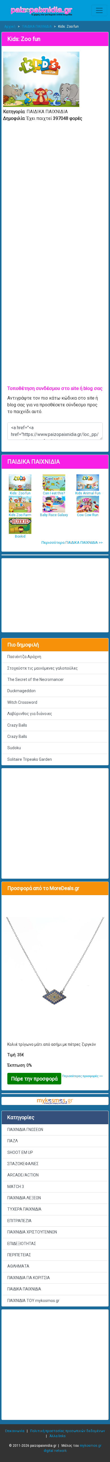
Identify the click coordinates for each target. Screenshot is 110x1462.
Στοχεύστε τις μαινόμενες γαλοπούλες (42, 668)
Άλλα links (57, 1436)
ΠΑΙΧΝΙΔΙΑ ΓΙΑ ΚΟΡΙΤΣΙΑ (28, 1277)
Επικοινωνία (14, 1431)
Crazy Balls (17, 725)
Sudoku (14, 748)
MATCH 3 (15, 1186)
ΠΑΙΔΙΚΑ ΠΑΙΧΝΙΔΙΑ (37, 27)
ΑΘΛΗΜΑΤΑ (18, 1266)
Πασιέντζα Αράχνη (24, 656)
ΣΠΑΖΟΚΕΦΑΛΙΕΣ (23, 1163)
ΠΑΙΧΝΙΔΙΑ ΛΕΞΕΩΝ (24, 1198)
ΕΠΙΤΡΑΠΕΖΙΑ (19, 1220)
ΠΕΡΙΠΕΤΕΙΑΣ (19, 1255)
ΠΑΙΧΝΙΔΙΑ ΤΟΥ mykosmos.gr (33, 1300)
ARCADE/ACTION (23, 1175)
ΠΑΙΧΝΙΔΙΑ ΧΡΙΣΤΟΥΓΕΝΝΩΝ (32, 1232)
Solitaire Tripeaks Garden (29, 759)
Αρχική (10, 27)
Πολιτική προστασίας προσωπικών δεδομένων (67, 1431)
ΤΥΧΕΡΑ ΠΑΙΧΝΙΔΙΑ (24, 1209)
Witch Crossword (22, 702)
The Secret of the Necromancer (35, 679)
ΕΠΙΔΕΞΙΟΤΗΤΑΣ (21, 1243)
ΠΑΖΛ (12, 1141)
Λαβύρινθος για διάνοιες (29, 713)
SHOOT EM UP (20, 1152)
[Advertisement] (55, 1365)
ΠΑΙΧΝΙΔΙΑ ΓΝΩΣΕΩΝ (25, 1129)
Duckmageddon (21, 691)
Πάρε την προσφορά (34, 1079)
